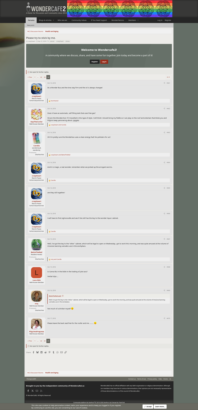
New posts (30, 25)
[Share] (164, 83)
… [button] (37, 77)
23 (44, 77)
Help (160, 379)
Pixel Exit (122, 402)
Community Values (79, 20)
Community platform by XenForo (92, 402)
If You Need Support (99, 20)
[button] (53, 20)
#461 (168, 83)
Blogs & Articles (45, 20)
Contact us (132, 379)
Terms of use (141, 379)
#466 (168, 213)
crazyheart (31, 41)
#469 (168, 290)
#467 (168, 239)
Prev (30, 77)
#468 (168, 267)
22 (41, 77)
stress (68, 41)
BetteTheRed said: (55, 296)
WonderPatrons (117, 20)
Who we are (62, 20)
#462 (168, 108)
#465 (168, 188)
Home (165, 379)
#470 (168, 318)
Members (132, 20)
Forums (31, 20)
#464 (168, 162)
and (58, 125)
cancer (52, 41)
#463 (168, 132)
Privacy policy (152, 379)
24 (48, 77)
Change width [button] (31, 379)
